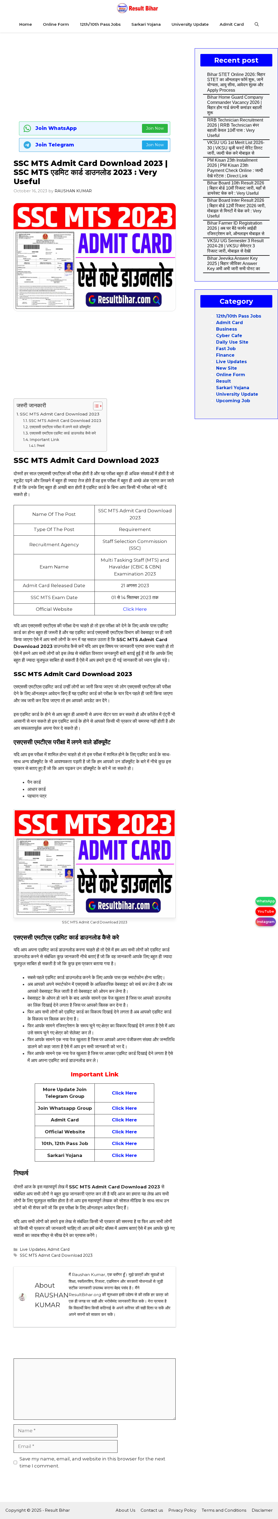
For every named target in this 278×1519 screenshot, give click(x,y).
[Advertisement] (94, 76)
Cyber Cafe (229, 335)
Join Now (155, 128)
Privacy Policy (182, 1510)
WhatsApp (265, 901)
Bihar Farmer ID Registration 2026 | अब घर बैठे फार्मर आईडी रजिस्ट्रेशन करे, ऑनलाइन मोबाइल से (235, 228)
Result (223, 381)
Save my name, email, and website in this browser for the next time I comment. (92, 1462)
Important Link (44, 439)
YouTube (266, 911)
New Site (226, 368)
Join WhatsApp (56, 128)
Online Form (56, 24)
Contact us (152, 1510)
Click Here (135, 609)
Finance (225, 355)
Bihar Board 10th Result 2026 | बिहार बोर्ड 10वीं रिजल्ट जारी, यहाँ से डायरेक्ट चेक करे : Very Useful (236, 188)
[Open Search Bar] (256, 24)
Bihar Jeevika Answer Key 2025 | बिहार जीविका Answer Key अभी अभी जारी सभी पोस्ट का (233, 263)
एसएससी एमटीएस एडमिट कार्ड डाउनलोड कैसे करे (63, 433)
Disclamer (262, 1510)
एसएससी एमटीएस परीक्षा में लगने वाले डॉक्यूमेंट (60, 427)
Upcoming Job (233, 400)
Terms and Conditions (224, 1510)
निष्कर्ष (40, 446)
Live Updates (33, 1249)
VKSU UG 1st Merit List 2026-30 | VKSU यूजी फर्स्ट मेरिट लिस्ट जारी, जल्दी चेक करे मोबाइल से (235, 147)
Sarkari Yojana (146, 24)
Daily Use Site (232, 342)
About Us (125, 1510)
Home (25, 24)
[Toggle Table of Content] (95, 406)
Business (226, 329)
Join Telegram (55, 145)
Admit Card (232, 24)
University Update (190, 24)
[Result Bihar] (137, 8)
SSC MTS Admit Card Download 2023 (59, 414)
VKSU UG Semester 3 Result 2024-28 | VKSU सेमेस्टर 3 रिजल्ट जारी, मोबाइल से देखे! (235, 245)
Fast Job (226, 348)
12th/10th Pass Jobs (100, 24)
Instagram (265, 922)
